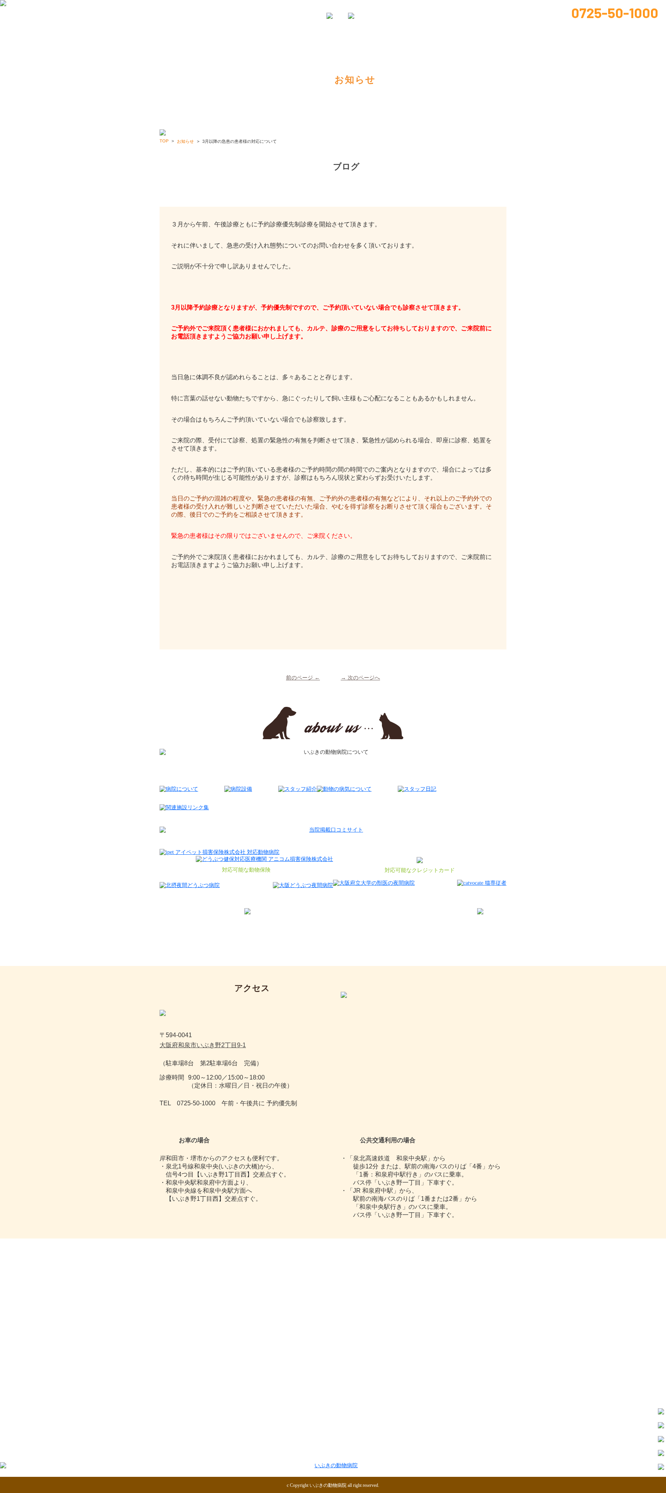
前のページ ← (303, 678)
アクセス (478, 1452)
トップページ (189, 8)
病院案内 (250, 8)
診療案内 (306, 1452)
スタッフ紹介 (304, 8)
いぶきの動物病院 (327, 1485)
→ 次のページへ (360, 678)
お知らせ (425, 1452)
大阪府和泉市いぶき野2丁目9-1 (203, 1045)
